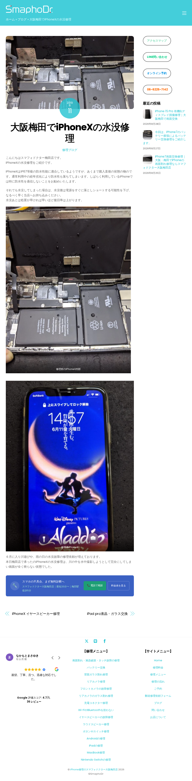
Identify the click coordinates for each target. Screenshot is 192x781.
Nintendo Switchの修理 (96, 760)
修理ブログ (69, 150)
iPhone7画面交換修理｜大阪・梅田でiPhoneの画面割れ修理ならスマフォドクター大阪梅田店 (164, 162)
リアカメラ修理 (96, 681)
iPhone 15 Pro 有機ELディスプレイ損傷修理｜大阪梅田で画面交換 (170, 114)
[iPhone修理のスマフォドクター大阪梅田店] (29, 12)
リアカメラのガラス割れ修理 (96, 696)
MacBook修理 (96, 752)
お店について (158, 717)
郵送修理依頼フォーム (158, 696)
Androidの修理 (96, 738)
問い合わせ (158, 710)
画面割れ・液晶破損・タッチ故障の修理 (96, 660)
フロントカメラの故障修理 (96, 689)
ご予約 (158, 689)
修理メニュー (158, 674)
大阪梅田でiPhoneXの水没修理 (69, 133)
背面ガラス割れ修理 (96, 674)
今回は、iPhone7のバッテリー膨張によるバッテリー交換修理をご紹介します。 (164, 137)
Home (158, 660)
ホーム (10, 19)
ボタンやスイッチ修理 (96, 731)
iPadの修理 (96, 745)
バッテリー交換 (96, 667)
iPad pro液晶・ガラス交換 (107, 613)
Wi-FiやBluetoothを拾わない (96, 710)
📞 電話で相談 (95, 585)
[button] (59, 658)
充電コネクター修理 (96, 703)
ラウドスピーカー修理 (96, 724)
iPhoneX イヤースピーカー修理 (36, 613)
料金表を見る (118, 585)
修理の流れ (158, 681)
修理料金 (158, 667)
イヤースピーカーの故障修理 (96, 717)
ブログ (22, 19)
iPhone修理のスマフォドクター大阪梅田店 (94, 769)
